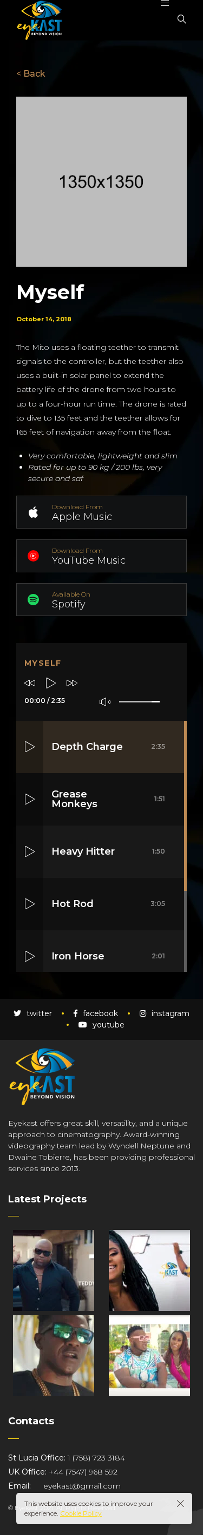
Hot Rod (108, 904)
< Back (30, 74)
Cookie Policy (81, 1513)
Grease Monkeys (108, 799)
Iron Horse (108, 956)
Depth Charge (108, 747)
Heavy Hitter (108, 851)
